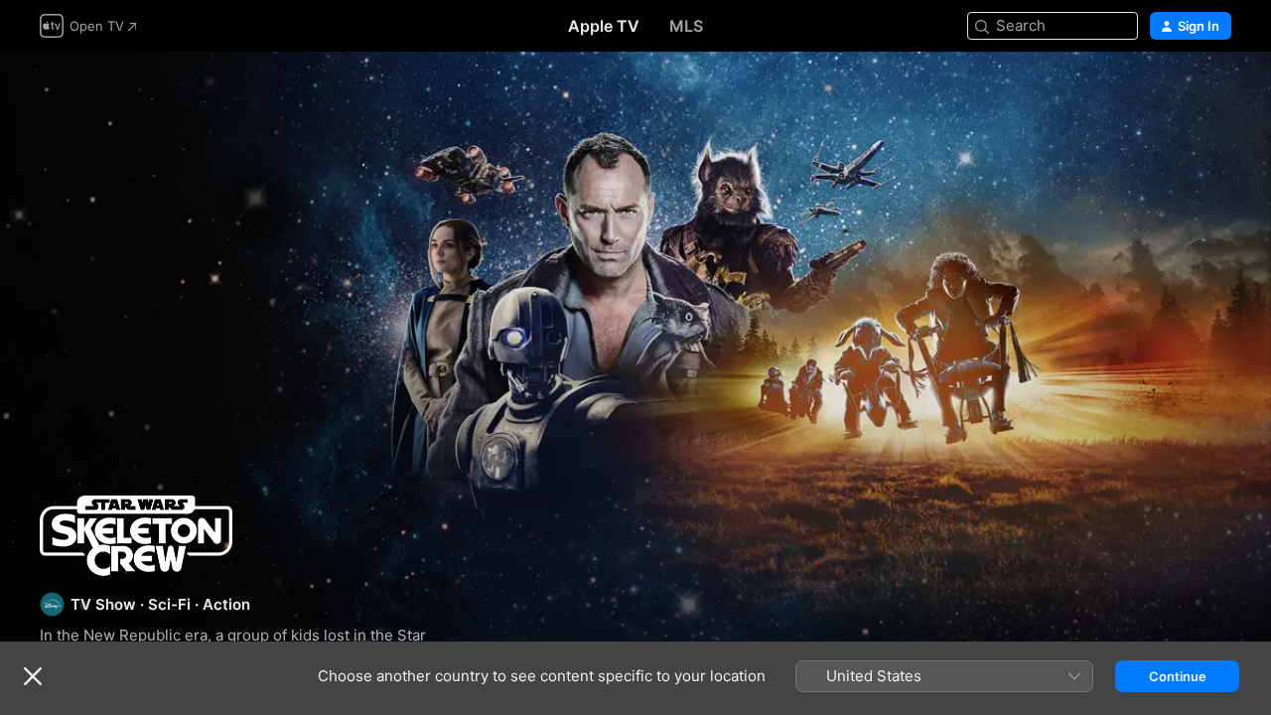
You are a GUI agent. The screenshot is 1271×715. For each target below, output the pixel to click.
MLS (686, 26)
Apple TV (603, 26)
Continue (1177, 676)
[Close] (33, 676)
